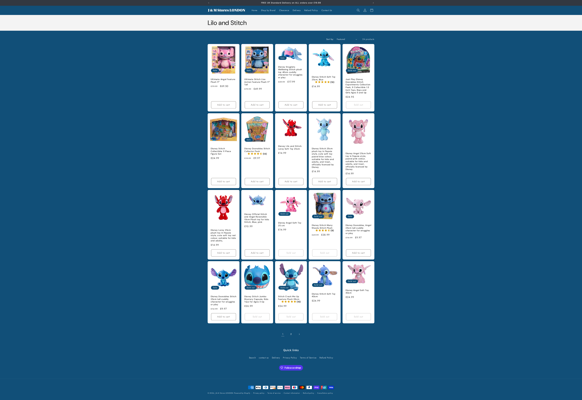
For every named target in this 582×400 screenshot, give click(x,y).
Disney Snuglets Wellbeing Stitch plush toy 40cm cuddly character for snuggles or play (290, 72)
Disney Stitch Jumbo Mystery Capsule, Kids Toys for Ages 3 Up (256, 299)
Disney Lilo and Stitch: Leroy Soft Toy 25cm (290, 147)
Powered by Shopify (242, 393)
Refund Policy (326, 357)
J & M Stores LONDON (224, 393)
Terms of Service (308, 357)
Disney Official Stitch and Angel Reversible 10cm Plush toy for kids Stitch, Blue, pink (256, 218)
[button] (358, 10)
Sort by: (330, 39)
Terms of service (274, 393)
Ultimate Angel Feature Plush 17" (223, 80)
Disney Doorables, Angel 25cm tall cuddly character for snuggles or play (358, 229)
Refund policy (308, 393)
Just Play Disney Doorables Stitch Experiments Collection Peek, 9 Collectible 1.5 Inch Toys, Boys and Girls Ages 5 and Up (358, 86)
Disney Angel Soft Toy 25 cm (289, 224)
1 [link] (282, 334)
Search (252, 357)
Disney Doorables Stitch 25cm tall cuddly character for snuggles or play (223, 300)
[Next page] (299, 334)
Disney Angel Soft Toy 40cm (357, 291)
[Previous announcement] (208, 3)
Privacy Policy (290, 357)
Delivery (276, 357)
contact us (264, 357)
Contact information (292, 393)
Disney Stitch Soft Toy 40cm (324, 295)
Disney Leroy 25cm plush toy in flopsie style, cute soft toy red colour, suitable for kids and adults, (223, 235)
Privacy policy (258, 393)
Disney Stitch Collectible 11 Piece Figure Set (221, 151)
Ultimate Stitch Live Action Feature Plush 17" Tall (257, 82)
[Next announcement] (373, 3)
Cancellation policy (325, 393)
